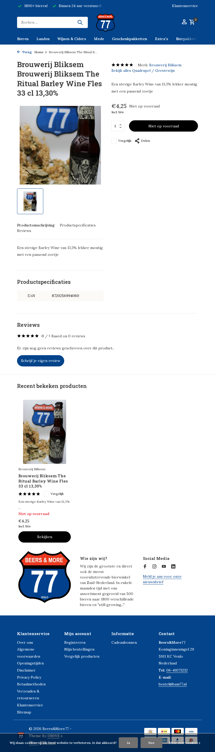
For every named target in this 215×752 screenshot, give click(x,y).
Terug (27, 52)
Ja (128, 743)
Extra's (161, 38)
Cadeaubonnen (124, 642)
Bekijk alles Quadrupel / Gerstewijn (143, 70)
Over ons (25, 642)
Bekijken (44, 536)
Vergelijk (124, 141)
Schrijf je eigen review (40, 360)
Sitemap (24, 712)
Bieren (23, 38)
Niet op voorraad (163, 126)
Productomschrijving (36, 225)
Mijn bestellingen (79, 649)
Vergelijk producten (81, 656)
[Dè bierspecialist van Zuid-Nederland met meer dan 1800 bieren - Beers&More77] (107, 22)
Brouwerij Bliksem (165, 65)
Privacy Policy (29, 677)
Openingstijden (30, 663)
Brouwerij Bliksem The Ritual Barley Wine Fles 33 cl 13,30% (43, 481)
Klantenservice (185, 5)
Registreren (74, 642)
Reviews (24, 230)
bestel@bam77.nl (173, 684)
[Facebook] (145, 567)
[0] (191, 22)
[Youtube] (164, 567)
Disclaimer (26, 670)
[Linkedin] (173, 567)
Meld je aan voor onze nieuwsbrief (162, 579)
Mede (99, 38)
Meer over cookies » (184, 743)
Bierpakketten (188, 38)
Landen (43, 38)
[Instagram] (154, 567)
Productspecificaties (78, 225)
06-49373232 (177, 670)
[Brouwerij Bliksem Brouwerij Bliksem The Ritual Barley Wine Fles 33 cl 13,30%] (44, 432)
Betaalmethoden (31, 684)
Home (39, 52)
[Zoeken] (80, 22)
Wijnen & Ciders (71, 38)
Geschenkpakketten (129, 38)
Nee (151, 743)
